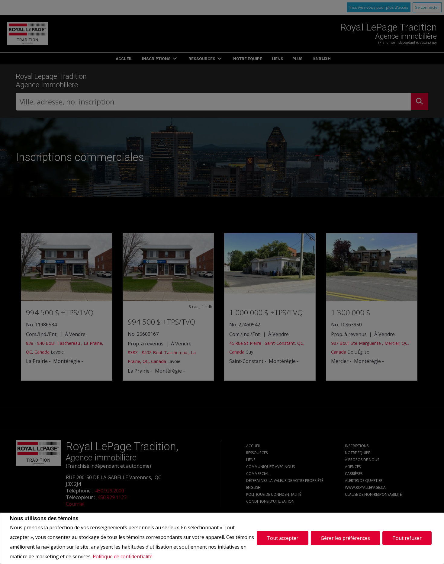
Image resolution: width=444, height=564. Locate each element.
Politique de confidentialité (123, 556)
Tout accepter (282, 538)
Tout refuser (407, 538)
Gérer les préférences (345, 538)
